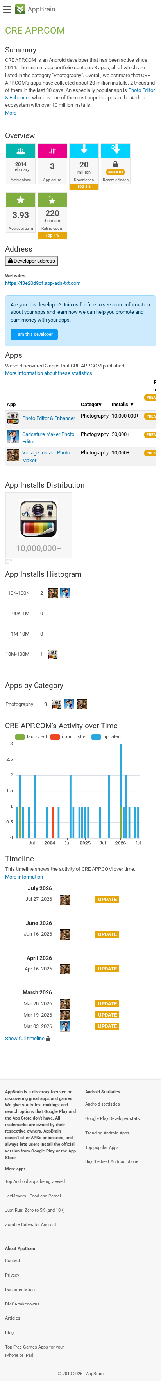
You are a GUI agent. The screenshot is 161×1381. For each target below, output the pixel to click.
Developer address (34, 261)
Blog (9, 1332)
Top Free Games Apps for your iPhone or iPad (34, 1351)
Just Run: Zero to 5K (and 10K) (35, 1210)
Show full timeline (25, 1038)
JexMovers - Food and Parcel (33, 1196)
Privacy (12, 1275)
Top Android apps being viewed (35, 1181)
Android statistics (102, 1104)
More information (24, 877)
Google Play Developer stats (112, 1118)
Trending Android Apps (107, 1133)
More (10, 113)
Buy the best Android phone (111, 1161)
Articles (12, 1318)
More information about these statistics (48, 373)
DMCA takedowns (22, 1304)
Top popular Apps (102, 1147)
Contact (12, 1260)
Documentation (20, 1289)
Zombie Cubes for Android (30, 1224)
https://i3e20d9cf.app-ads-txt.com (42, 283)
